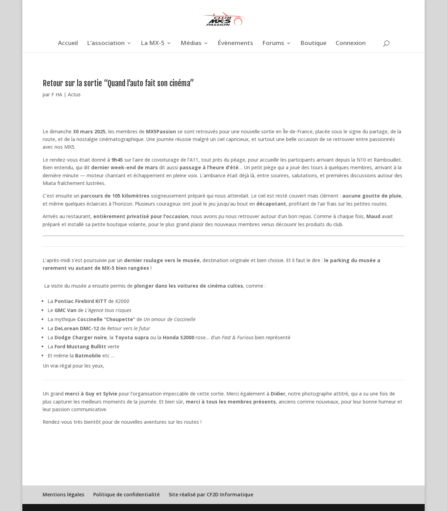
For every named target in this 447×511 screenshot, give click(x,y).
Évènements (235, 43)
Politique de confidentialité (126, 494)
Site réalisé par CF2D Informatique (211, 494)
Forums (273, 43)
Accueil (68, 43)
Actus (74, 94)
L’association (106, 43)
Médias (191, 43)
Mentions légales (63, 494)
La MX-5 (152, 43)
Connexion (351, 43)
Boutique (313, 43)
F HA (56, 94)
